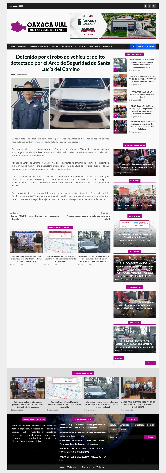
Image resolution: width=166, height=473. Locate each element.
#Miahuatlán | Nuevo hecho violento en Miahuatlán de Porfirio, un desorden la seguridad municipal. (94, 242)
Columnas (79, 46)
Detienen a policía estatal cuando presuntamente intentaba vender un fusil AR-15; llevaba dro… (26, 242)
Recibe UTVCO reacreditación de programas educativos (35, 216)
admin (12, 74)
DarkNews (87, 467)
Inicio (12, 46)
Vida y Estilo (93, 46)
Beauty (113, 425)
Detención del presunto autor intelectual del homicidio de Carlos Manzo (134, 272)
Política (150, 425)
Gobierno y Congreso (38, 46)
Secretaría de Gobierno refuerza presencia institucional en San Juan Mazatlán (134, 343)
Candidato (124, 425)
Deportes (55, 46)
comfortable (138, 425)
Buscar (118, 358)
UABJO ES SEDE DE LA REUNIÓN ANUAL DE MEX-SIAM (120, 80)
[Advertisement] (113, 26)
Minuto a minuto (146, 46)
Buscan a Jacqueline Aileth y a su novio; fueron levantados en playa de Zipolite (135, 308)
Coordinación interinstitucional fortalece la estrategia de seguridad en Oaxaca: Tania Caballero (120, 111)
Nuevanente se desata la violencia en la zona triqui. (88, 216)
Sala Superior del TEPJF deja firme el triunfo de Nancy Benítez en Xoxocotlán (134, 203)
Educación (66, 46)
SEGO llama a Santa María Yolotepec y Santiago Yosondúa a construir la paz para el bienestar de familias (120, 96)
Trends (113, 429)
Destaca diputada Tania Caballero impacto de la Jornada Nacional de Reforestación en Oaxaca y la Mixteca (134, 167)
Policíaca (106, 46)
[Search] (127, 46)
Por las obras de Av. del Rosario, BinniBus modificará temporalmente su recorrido (60, 242)
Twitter (123, 429)
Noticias (21, 46)
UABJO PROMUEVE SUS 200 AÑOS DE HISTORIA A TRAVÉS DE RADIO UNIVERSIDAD (120, 65)
